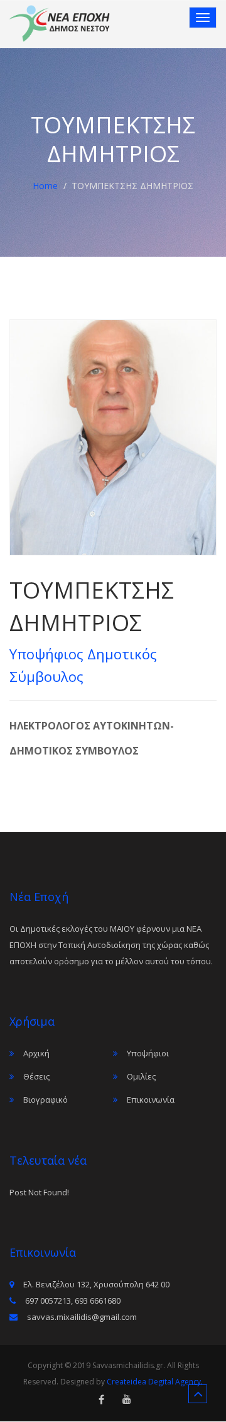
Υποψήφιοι (148, 1053)
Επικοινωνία (151, 1099)
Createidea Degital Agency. (155, 1381)
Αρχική (36, 1053)
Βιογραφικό (45, 1099)
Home (45, 186)
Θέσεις (36, 1076)
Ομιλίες (141, 1076)
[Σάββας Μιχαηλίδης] (59, 23)
